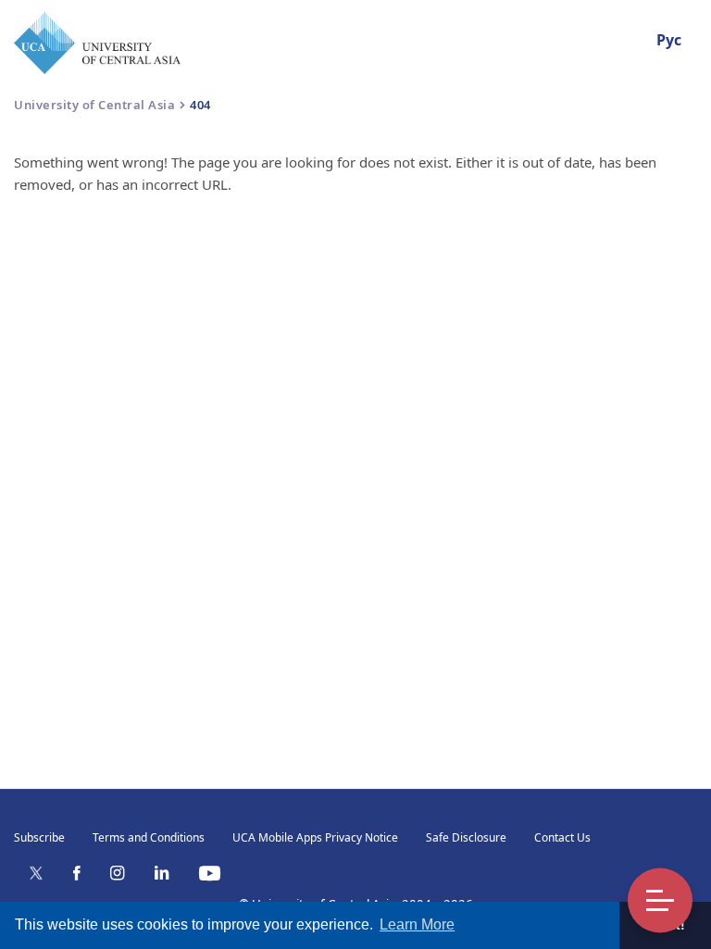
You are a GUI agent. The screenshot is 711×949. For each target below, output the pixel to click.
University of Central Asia (94, 104)
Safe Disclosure (466, 837)
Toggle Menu (660, 900)
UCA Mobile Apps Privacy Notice (315, 837)
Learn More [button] (417, 924)
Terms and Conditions (149, 837)
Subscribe (39, 837)
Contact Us (562, 837)
